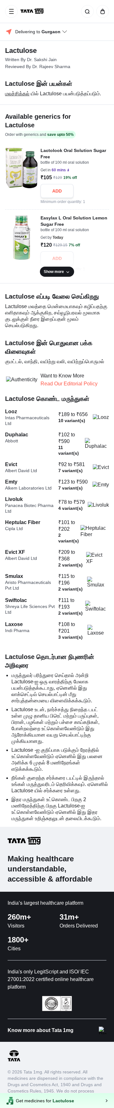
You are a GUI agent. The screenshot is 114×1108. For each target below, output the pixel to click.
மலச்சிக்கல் (17, 93)
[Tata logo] (14, 1060)
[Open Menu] (11, 11)
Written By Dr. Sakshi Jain (31, 59)
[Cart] (101, 11)
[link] (32, 11)
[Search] (86, 11)
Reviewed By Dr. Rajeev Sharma (37, 66)
